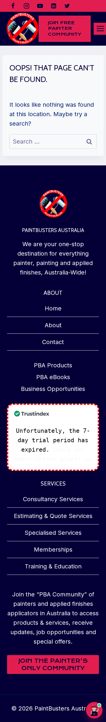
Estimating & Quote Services (53, 515)
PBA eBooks (53, 377)
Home (53, 308)
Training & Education (53, 566)
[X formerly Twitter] (67, 6)
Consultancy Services (53, 499)
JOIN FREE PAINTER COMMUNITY (64, 28)
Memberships (53, 549)
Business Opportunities (53, 388)
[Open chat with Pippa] (94, 710)
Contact (53, 342)
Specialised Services (53, 532)
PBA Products (53, 365)
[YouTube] (40, 6)
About (53, 325)
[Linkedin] (53, 6)
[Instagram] (26, 6)
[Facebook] (13, 6)
